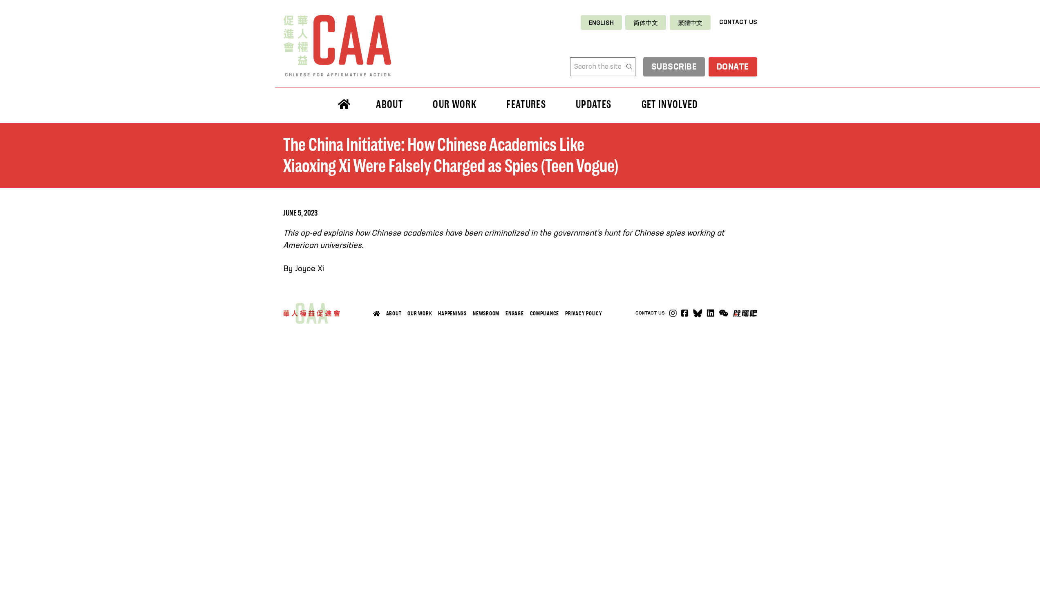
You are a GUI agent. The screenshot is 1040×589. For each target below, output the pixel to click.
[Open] (723, 313)
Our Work (419, 313)
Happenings (452, 313)
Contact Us (738, 22)
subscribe (674, 67)
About (394, 313)
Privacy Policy (583, 313)
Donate (733, 67)
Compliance (544, 313)
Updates (593, 104)
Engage (514, 313)
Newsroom (486, 313)
